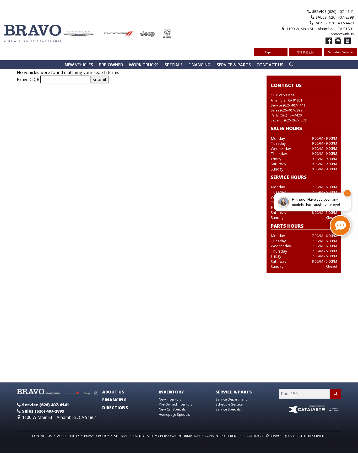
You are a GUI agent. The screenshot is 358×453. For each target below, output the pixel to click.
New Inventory (170, 399)
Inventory (171, 392)
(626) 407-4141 (294, 105)
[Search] (335, 394)
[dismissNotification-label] (347, 193)
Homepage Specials (174, 414)
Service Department (231, 399)
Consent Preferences (223, 435)
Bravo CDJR (28, 79)
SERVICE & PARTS (233, 392)
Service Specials (228, 409)
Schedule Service (340, 52)
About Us (113, 392)
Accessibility (68, 435)
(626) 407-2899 (291, 110)
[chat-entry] (340, 225)
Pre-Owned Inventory (175, 404)
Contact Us (42, 435)
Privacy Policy (97, 435)
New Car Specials (172, 409)
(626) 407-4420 (291, 115)
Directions (115, 408)
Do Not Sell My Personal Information (166, 435)
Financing (114, 400)
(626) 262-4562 (295, 120)
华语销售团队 (305, 52)
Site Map (121, 435)
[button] (79, 64)
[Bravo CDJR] (88, 33)
